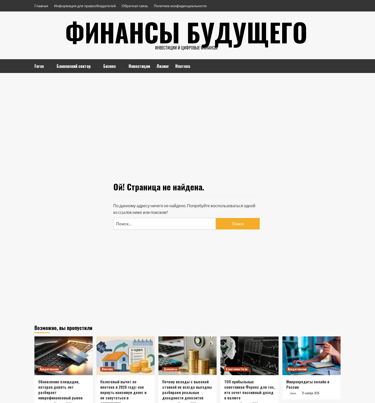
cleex (293, 393)
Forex (39, 66)
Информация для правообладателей (85, 6)
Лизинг (162, 66)
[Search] (337, 65)
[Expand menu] (47, 66)
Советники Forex (236, 369)
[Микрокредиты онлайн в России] (311, 355)
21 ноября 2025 (310, 393)
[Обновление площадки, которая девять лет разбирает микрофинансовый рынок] (63, 355)
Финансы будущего (186, 32)
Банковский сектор (74, 66)
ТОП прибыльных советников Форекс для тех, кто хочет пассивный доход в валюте (249, 389)
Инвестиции (139, 66)
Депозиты (170, 369)
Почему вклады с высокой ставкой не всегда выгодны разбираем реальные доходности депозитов (187, 389)
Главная (41, 6)
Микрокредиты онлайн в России (307, 384)
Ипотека (182, 66)
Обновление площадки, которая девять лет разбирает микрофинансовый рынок (60, 389)
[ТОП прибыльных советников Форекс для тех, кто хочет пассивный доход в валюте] (249, 355)
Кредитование (49, 369)
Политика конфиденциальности (180, 6)
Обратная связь (135, 6)
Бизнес (109, 66)
